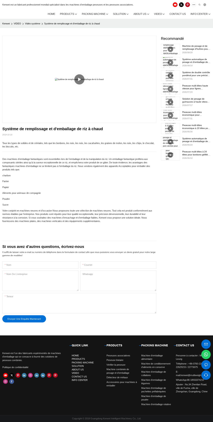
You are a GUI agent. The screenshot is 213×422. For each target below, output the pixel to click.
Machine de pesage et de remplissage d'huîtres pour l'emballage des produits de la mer (195, 47)
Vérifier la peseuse (115, 364)
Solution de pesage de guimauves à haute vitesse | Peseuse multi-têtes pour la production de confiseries (196, 100)
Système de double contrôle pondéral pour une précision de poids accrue (196, 74)
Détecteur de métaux (117, 377)
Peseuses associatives (118, 355)
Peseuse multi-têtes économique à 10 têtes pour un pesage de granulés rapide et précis (196, 126)
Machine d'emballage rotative (156, 404)
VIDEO (17, 23)
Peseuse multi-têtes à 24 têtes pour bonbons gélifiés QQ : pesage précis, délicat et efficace (195, 153)
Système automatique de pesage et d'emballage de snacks (195, 60)
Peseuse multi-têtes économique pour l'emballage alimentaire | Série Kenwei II (194, 113)
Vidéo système (32, 23)
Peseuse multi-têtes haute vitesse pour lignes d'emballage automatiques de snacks (195, 87)
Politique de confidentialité (15, 367)
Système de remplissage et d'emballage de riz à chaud (72, 23)
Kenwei (6, 23)
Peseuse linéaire (114, 360)
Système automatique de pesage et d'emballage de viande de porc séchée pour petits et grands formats (196, 140)
